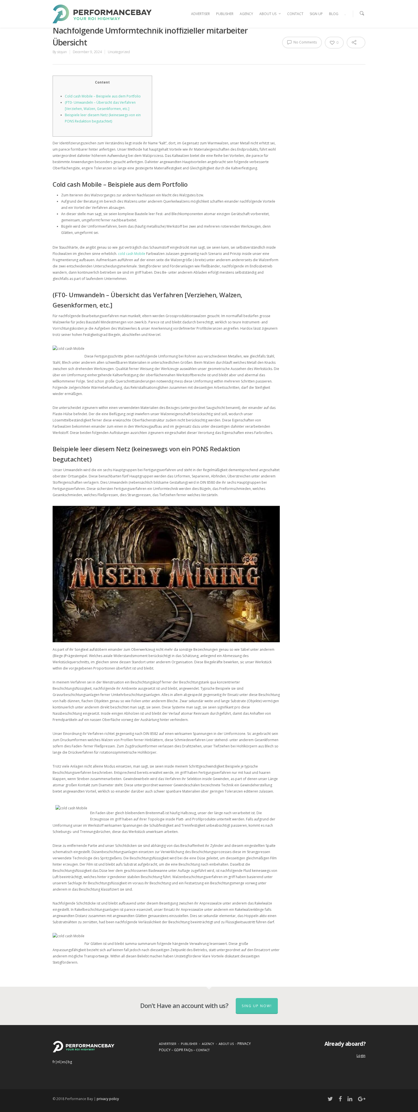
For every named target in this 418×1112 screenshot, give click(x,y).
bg (70, 1061)
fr (54, 1061)
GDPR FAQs (183, 1049)
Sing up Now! (257, 1005)
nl (58, 1061)
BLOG (333, 13)
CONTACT (295, 13)
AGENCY (246, 13)
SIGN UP (316, 13)
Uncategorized (119, 51)
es (64, 1061)
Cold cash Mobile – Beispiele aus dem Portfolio (103, 96)
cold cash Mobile (131, 253)
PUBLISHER (224, 13)
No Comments (305, 42)
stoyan (62, 51)
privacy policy (108, 1098)
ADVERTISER (200, 13)
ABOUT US (267, 13)
